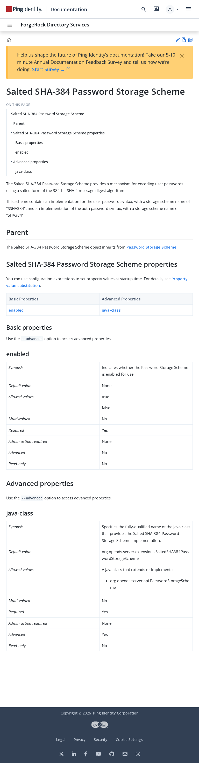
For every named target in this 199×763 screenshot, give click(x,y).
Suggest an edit (177, 39)
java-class (23, 171)
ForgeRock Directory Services (55, 24)
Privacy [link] (80, 739)
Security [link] (100, 739)
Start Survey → (48, 69)
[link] (24, 9)
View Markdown (183, 39)
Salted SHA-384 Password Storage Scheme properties (59, 132)
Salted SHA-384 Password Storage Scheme (47, 113)
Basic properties (29, 142)
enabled (22, 152)
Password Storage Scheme (151, 247)
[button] (172, 9)
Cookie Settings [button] (129, 739)
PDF (190, 39)
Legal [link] (60, 739)
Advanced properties (30, 161)
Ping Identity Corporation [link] (116, 713)
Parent (19, 123)
